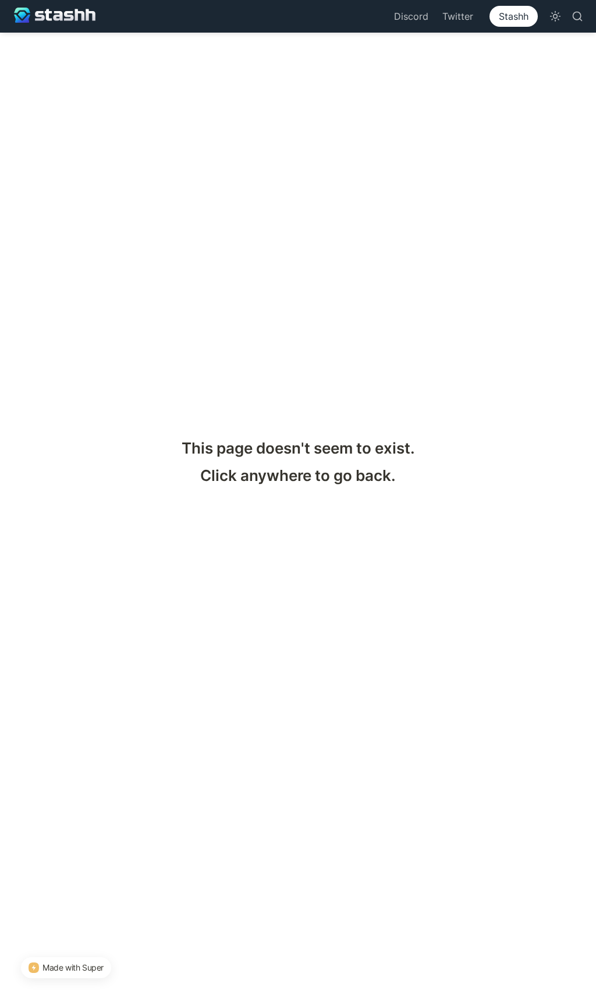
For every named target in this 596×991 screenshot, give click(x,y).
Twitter (457, 16)
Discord (411, 16)
